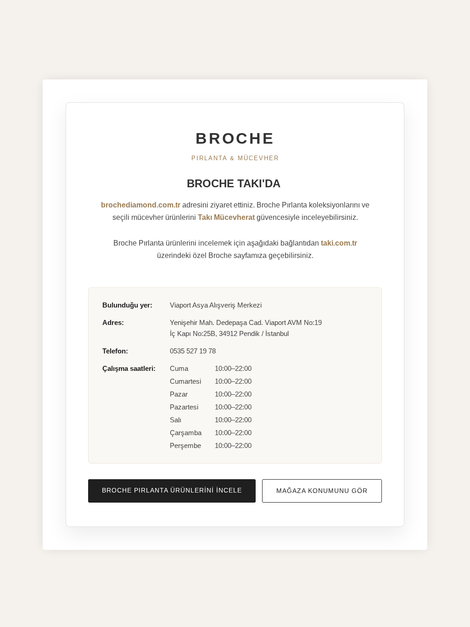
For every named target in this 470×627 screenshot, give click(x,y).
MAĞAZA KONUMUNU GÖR (322, 490)
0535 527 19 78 (193, 351)
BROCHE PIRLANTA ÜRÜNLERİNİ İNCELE (172, 490)
